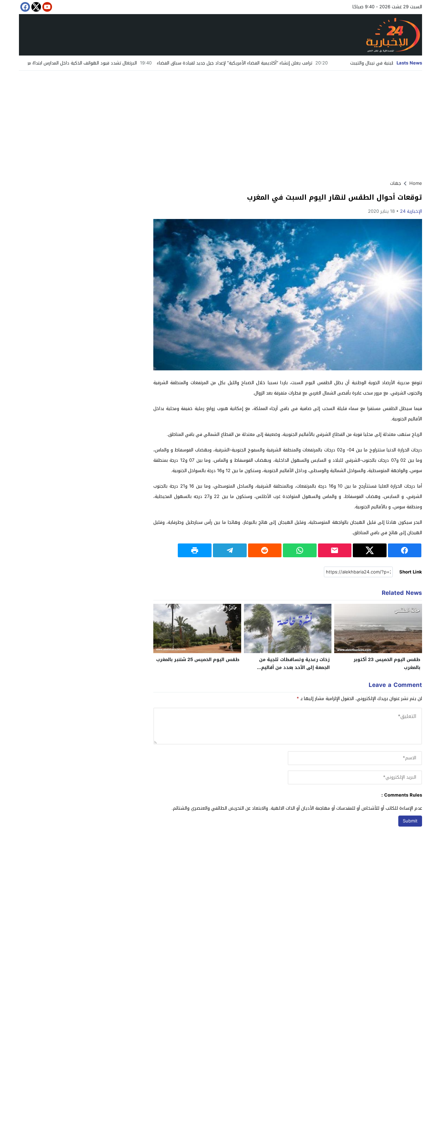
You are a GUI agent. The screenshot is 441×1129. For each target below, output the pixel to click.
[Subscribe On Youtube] (46, 7)
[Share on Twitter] (370, 550)
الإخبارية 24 (411, 211)
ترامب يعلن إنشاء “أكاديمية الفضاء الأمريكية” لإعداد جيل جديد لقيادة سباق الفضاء (269, 63)
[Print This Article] (195, 550)
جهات (395, 183)
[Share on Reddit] (265, 550)
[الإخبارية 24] (220, 35)
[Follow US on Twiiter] (35, 7)
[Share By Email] (335, 550)
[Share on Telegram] (230, 550)
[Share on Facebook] (405, 550)
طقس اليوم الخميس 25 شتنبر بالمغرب (197, 659)
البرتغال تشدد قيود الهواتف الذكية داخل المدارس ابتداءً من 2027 (110, 63)
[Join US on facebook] (24, 7)
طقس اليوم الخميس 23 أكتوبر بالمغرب (386, 663)
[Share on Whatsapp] (300, 550)
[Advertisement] (220, 122)
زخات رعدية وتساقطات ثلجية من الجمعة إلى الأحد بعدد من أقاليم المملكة (294, 667)
